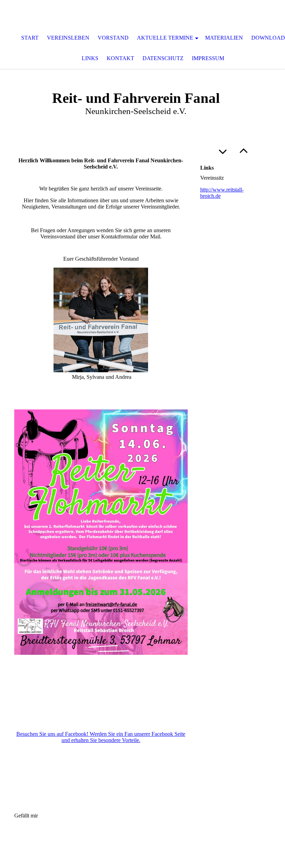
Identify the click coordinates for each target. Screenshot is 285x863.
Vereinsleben (68, 38)
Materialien (224, 38)
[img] (142, 14)
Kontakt (120, 58)
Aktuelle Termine (165, 38)
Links (90, 58)
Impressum (208, 58)
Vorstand (113, 38)
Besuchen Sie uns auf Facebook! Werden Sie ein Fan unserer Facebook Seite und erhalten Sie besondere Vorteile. (100, 737)
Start (30, 38)
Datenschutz (163, 58)
